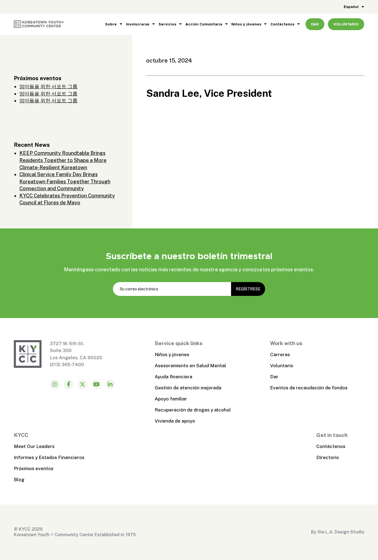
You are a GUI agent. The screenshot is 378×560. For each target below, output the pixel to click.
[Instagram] (55, 384)
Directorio (327, 457)
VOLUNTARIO (346, 24)
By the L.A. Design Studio (337, 532)
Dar (274, 376)
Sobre (111, 24)
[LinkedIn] (110, 384)
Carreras (280, 354)
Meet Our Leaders (34, 446)
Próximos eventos (33, 468)
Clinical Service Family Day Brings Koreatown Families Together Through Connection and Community (64, 181)
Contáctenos (282, 24)
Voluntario (281, 365)
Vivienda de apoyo (175, 421)
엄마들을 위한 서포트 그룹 (48, 86)
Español (351, 6)
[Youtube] (96, 384)
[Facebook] (69, 384)
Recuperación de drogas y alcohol (193, 410)
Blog (19, 479)
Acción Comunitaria (203, 24)
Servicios (167, 24)
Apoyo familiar (171, 399)
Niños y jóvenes (246, 24)
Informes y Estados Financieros (49, 457)
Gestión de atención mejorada (188, 387)
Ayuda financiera (173, 376)
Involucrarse (137, 24)
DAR (315, 24)
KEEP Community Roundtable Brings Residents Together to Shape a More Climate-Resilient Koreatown (63, 160)
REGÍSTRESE (248, 289)
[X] (82, 384)
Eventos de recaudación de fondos (309, 387)
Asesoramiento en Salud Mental (190, 365)
